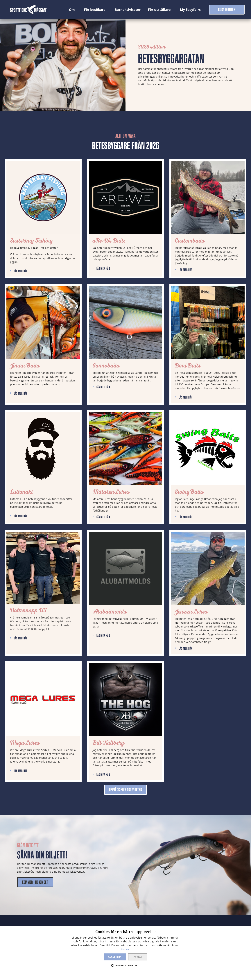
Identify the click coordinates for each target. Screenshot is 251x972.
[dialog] (125, 949)
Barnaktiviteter (128, 9)
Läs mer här (21, 271)
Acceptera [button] (114, 956)
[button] (227, 10)
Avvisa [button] (138, 956)
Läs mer (125, 949)
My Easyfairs (190, 9)
